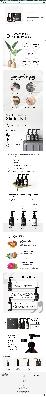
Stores (34, 2)
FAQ (23, 385)
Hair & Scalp (18, 2)
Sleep (25, 2)
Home (10, 2)
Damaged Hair (24, 382)
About (24, 375)
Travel (31, 2)
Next (25, 15)
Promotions (28, 10)
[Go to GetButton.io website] (44, 396)
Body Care (24, 380)
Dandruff (24, 384)
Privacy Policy (22, 391)
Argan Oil (24, 381)
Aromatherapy (13, 2)
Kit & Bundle (28, 2)
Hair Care (24, 379)
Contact (24, 376)
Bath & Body (22, 2)
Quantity (28, 13)
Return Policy (25, 391)
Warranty (28, 391)
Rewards (37, 2)
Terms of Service (19, 391)
